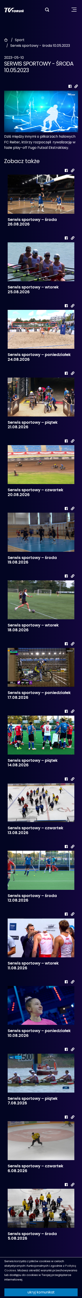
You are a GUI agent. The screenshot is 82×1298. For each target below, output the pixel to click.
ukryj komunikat (41, 1292)
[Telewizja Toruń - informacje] (14, 9)
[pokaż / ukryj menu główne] (74, 10)
